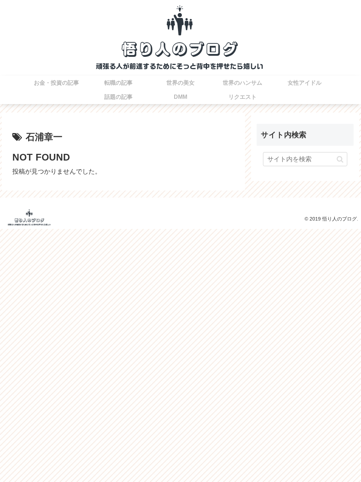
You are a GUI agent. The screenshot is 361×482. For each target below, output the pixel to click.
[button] (340, 159)
